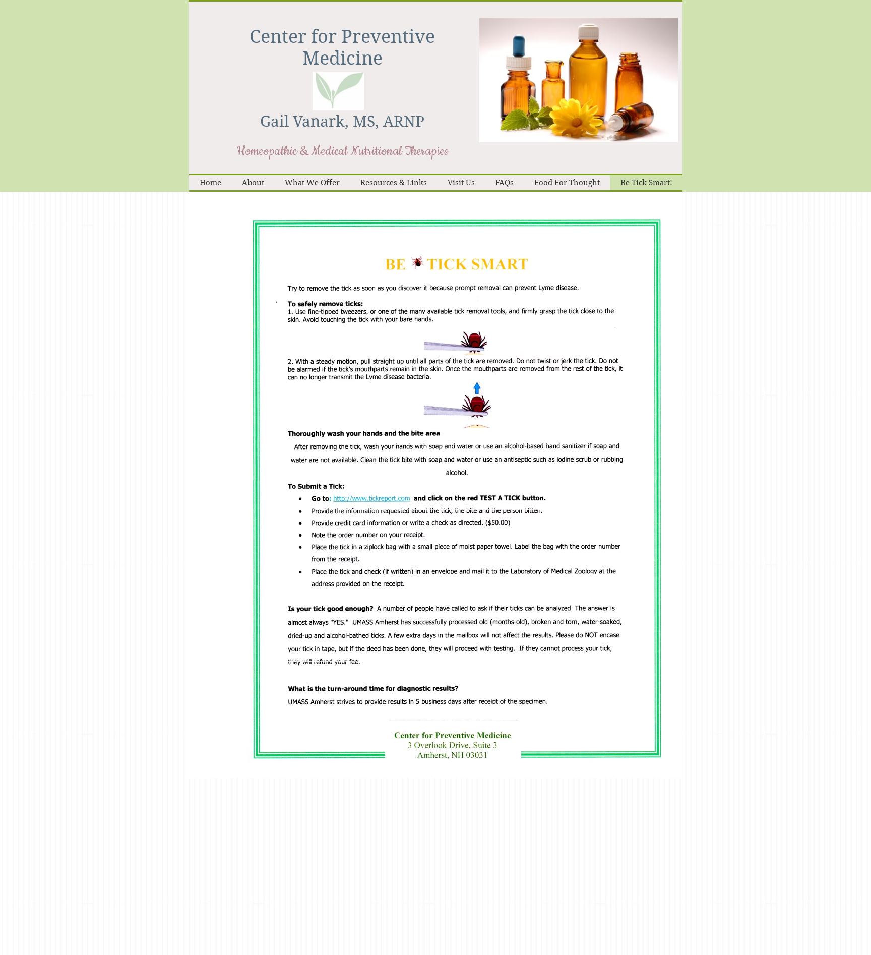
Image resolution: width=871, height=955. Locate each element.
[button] (578, 80)
